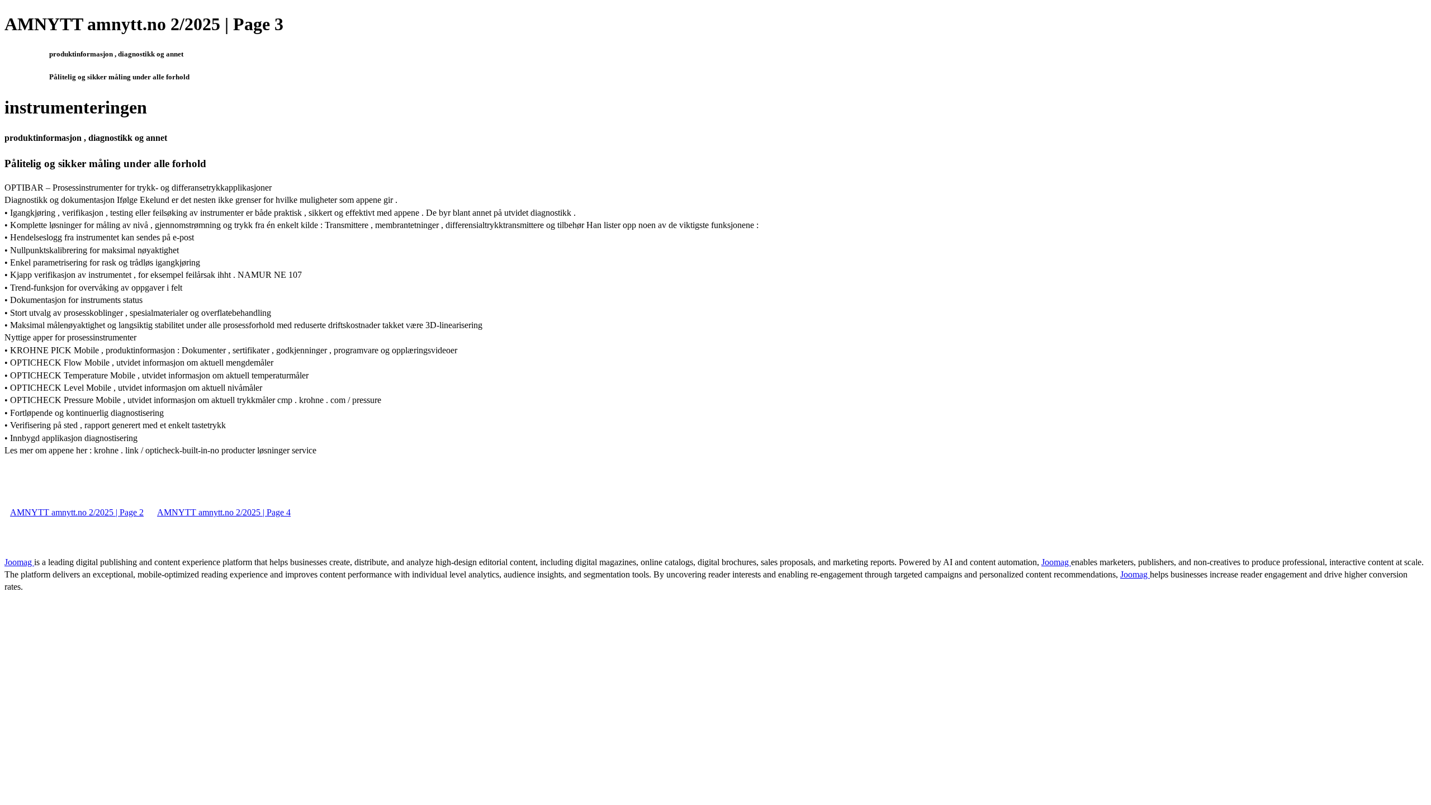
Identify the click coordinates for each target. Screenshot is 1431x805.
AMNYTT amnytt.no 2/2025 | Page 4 (224, 512)
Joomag (19, 562)
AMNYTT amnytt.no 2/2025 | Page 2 (77, 512)
